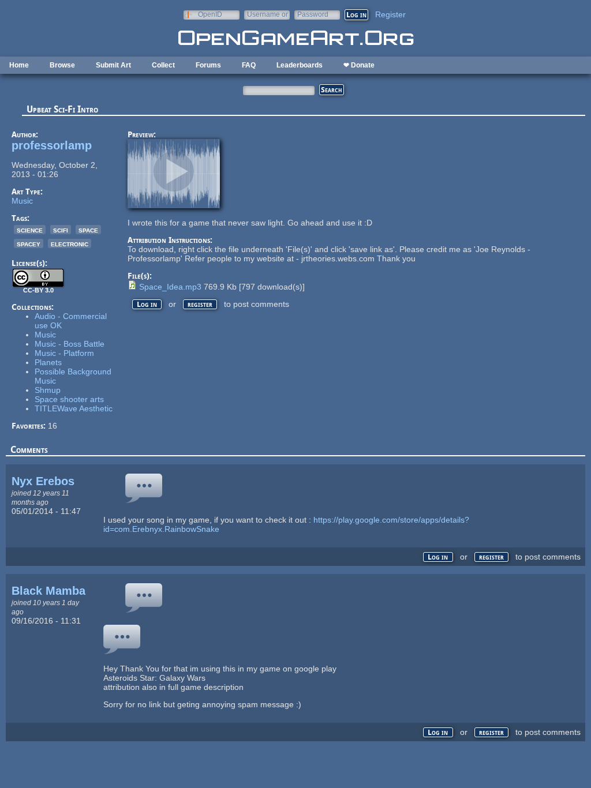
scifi (60, 229)
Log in (147, 304)
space (88, 229)
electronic (69, 243)
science (30, 229)
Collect (163, 65)
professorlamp (52, 145)
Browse (62, 65)
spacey (28, 243)
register (200, 304)
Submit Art (113, 65)
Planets (48, 362)
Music (22, 200)
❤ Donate (359, 65)
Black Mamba (48, 590)
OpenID (210, 14)
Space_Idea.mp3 (170, 286)
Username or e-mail (267, 14)
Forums (208, 65)
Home (19, 65)
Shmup (48, 390)
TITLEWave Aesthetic (74, 408)
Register (390, 14)
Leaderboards (299, 65)
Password (312, 14)
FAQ (249, 65)
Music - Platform (64, 353)
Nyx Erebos (43, 481)
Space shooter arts (69, 399)
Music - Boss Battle (69, 343)
